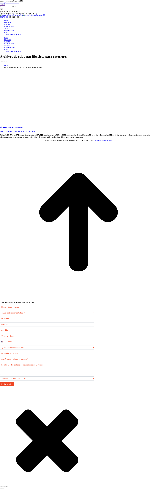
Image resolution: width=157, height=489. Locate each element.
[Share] (3, 486)
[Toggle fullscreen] (5, 486)
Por (18, 131)
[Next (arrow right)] (3, 488)
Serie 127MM (4, 131)
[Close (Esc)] (1, 486)
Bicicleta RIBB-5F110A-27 (11, 127)
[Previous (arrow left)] (1, 488)
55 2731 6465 (4, 17)
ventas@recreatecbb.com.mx (9, 3)
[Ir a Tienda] (78, 300)
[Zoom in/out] (7, 486)
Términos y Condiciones (103, 141)
